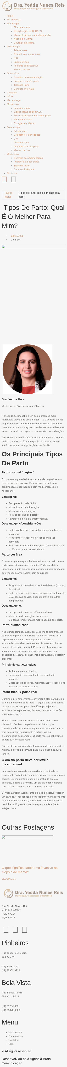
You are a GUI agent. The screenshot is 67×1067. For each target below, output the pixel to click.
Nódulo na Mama (23, 38)
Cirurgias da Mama (24, 42)
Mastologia (13, 23)
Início (10, 15)
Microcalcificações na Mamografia (32, 35)
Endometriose (21, 62)
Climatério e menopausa (27, 54)
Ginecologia (13, 46)
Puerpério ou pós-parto (26, 81)
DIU (16, 58)
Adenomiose (20, 50)
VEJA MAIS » (9, 878)
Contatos (12, 92)
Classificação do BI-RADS (28, 31)
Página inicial (8, 194)
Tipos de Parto (22, 84)
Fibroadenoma (22, 27)
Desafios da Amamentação (28, 77)
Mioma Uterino (22, 69)
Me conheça (13, 19)
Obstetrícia (13, 73)
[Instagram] (4, 179)
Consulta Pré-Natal (24, 88)
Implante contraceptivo (26, 65)
